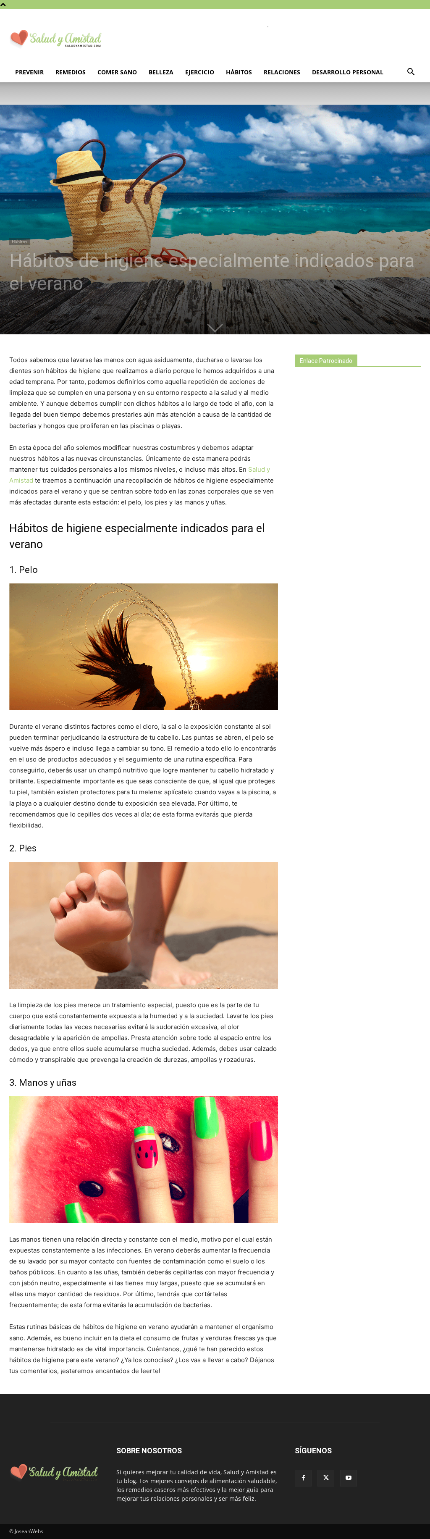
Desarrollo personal (347, 72)
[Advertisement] (358, 522)
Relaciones (282, 72)
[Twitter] (325, 1478)
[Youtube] (348, 1478)
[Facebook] (303, 1478)
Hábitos (239, 72)
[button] (411, 73)
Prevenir (29, 72)
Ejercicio (199, 72)
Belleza (161, 72)
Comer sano (117, 72)
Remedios (70, 72)
